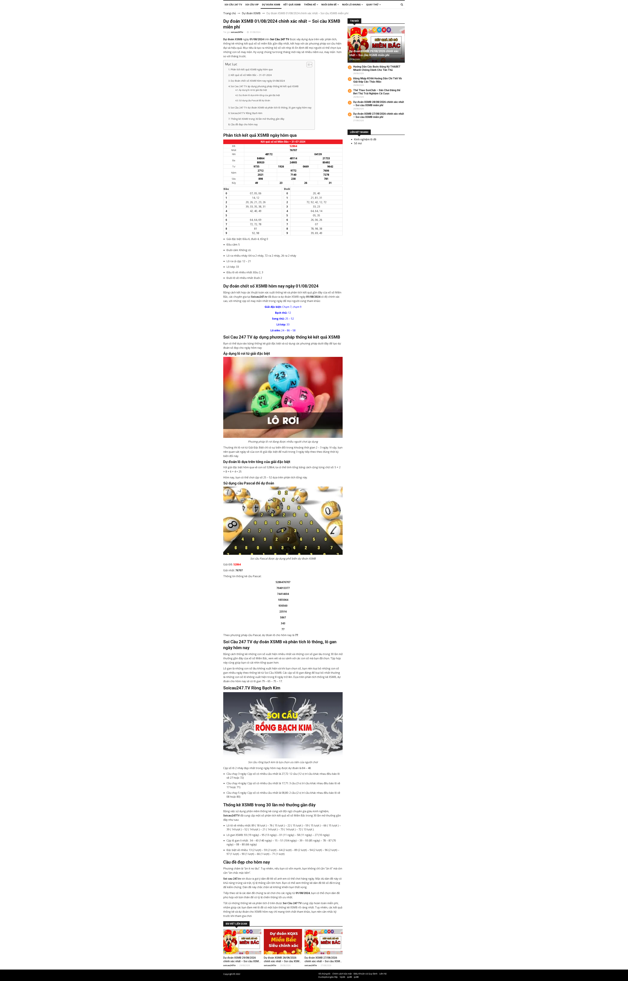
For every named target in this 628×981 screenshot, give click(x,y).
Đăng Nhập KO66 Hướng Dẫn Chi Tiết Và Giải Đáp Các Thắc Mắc (377, 80)
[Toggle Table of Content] (307, 64)
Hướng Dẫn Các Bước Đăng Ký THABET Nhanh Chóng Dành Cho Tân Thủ (377, 68)
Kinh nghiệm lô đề (365, 139)
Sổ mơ (358, 143)
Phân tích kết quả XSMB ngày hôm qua (252, 69)
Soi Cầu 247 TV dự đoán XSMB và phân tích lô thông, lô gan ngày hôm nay (271, 107)
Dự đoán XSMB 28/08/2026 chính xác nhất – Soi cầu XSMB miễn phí (282, 961)
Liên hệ (382, 973)
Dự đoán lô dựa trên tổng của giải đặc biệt (259, 95)
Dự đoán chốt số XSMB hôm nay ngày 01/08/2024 (258, 80)
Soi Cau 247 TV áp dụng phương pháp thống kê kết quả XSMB (264, 86)
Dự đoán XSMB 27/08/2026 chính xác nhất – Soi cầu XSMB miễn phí (323, 961)
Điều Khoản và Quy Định (365, 973)
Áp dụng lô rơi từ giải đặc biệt (253, 89)
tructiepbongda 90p (328, 976)
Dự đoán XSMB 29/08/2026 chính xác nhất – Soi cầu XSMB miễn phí (241, 961)
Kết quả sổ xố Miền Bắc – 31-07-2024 (251, 75)
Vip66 (342, 976)
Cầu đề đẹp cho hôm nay (244, 124)
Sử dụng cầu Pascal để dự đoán (254, 100)
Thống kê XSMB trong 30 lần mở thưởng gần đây (257, 118)
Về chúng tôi (324, 973)
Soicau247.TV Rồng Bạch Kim (246, 113)
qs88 (349, 976)
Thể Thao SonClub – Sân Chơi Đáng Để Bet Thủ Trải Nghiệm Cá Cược (376, 92)
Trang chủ (229, 13)
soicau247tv (237, 32)
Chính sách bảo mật (342, 973)
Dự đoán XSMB (251, 13)
